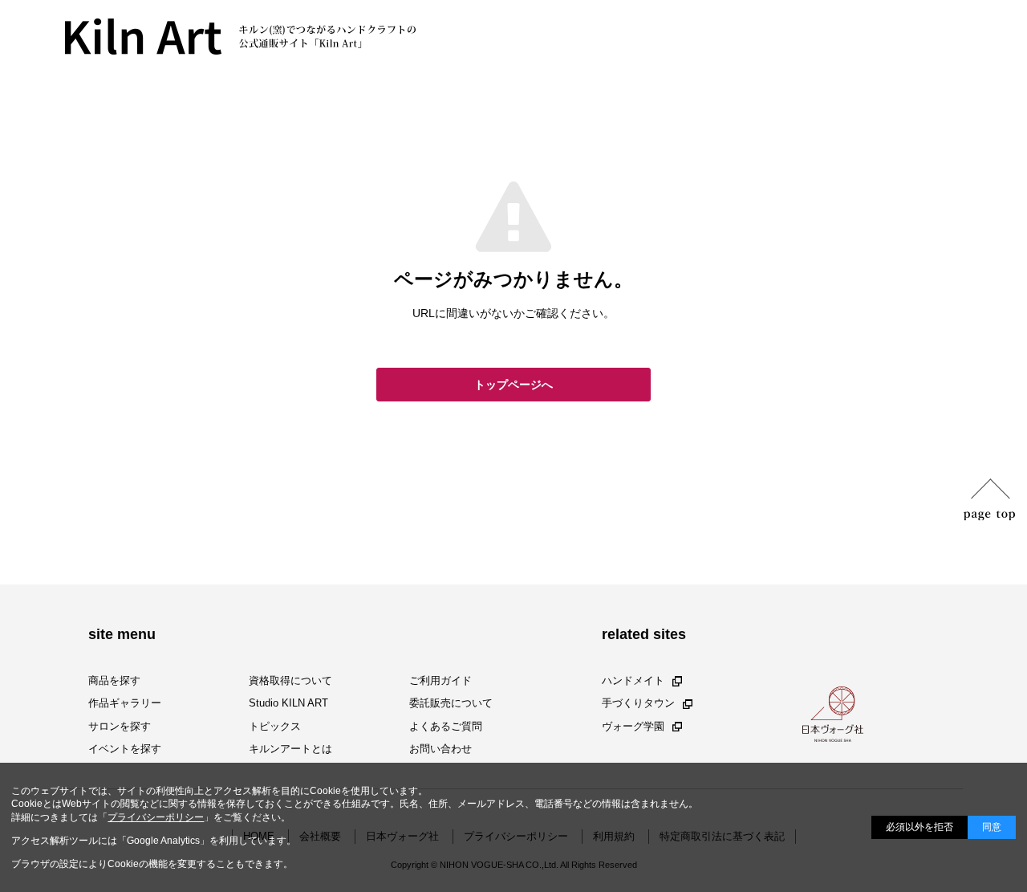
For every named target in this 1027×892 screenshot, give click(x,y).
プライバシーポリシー (156, 817)
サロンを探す (119, 726)
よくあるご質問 (445, 726)
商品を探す (114, 680)
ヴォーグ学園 (633, 726)
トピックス (275, 726)
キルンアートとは (290, 749)
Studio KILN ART (288, 704)
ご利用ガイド (440, 680)
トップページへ (513, 384)
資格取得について (290, 680)
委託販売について (451, 704)
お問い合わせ (440, 749)
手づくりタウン (638, 704)
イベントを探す (124, 749)
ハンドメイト (633, 680)
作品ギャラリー (124, 704)
